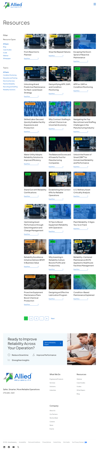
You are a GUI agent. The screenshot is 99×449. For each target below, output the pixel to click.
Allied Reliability (12, 442)
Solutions (52, 386)
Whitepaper (7, 58)
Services (52, 383)
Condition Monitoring (9, 75)
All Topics (6, 72)
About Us (52, 410)
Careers (52, 421)
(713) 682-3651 (9, 393)
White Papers (81, 390)
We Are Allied (54, 418)
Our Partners (54, 414)
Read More (31, 59)
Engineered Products (56, 379)
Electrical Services (9, 81)
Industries (53, 390)
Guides (79, 386)
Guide (5, 52)
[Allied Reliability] (12, 5)
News (51, 425)
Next (53, 318)
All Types (6, 44)
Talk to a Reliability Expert (50, 343)
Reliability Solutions (9, 89)
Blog (4, 47)
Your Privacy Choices (77, 442)
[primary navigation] (95, 4)
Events (52, 429)
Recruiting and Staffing (10, 87)
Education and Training (10, 78)
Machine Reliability (9, 84)
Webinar (5, 55)
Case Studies (7, 50)
